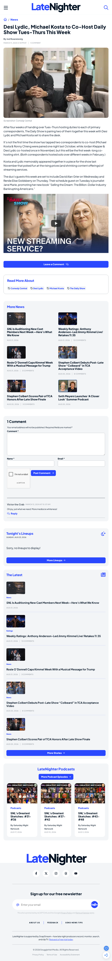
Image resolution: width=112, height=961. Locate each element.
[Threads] (65, 873)
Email (61, 458)
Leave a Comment (54, 264)
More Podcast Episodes (54, 776)
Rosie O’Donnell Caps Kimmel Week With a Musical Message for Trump (30, 364)
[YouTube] (75, 873)
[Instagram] (56, 873)
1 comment (35, 43)
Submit (94, 904)
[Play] (56, 223)
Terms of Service (82, 913)
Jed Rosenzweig (15, 39)
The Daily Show (77, 288)
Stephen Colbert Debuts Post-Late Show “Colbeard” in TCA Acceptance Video (81, 365)
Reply (14, 513)
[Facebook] (36, 873)
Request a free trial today (61, 939)
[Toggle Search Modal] (106, 7)
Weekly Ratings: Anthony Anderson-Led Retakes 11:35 (80, 332)
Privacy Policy (66, 913)
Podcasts (15, 808)
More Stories (54, 752)
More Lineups (54, 560)
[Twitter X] (46, 873)
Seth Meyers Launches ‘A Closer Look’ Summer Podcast (78, 397)
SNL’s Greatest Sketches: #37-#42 (54, 816)
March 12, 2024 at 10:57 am (38, 504)
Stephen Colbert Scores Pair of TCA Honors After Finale (29, 397)
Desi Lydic (38, 288)
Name (10, 458)
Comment (13, 431)
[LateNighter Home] (56, 7)
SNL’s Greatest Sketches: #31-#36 (20, 816)
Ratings (9, 631)
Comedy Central (19, 288)
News (14, 19)
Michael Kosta (57, 288)
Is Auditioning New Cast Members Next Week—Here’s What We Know (29, 332)
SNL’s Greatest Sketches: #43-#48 (88, 816)
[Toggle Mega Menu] (6, 7)
